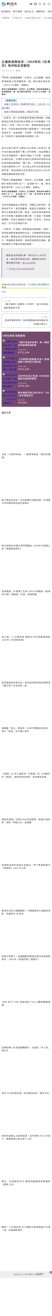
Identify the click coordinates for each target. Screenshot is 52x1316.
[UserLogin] (44, 3)
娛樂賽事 (5, 11)
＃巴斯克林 (17, 17)
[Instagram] (40, 3)
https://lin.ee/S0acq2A (21, 268)
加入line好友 (29, 262)
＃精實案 (5, 17)
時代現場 (17, 11)
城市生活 (29, 11)
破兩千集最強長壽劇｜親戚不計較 (21, 111)
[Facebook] (35, 3)
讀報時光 (40, 11)
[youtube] (31, 3)
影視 (4, 291)
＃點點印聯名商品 (32, 17)
